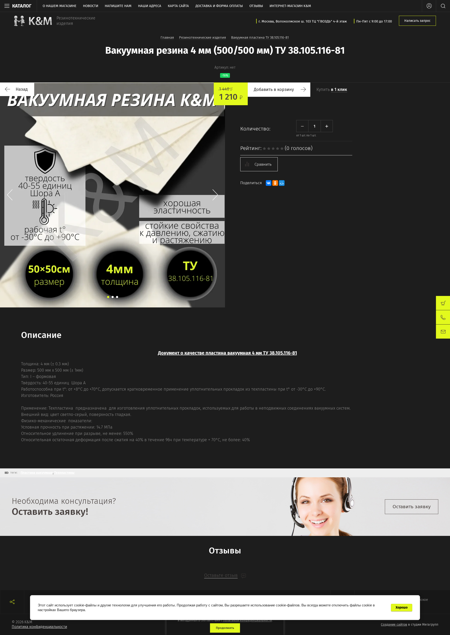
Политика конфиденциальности (39, 626)
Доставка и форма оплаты (219, 6)
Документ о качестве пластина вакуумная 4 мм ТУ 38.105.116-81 (227, 353)
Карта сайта (178, 6)
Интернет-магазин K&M (290, 6)
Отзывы (256, 6)
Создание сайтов (394, 625)
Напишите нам (118, 6)
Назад (22, 89)
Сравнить (263, 164)
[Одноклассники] (275, 183)
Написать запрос (417, 21)
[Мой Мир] (282, 183)
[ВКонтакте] (268, 183)
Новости (90, 6)
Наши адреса (149, 6)
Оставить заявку (412, 507)
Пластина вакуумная (37, 473)
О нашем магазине (59, 6)
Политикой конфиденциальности (247, 620)
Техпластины (64, 473)
